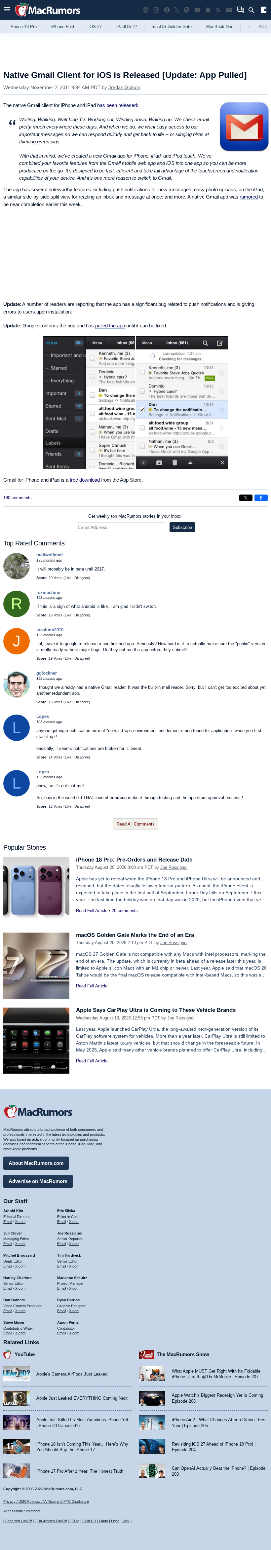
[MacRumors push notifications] (208, 10)
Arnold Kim (13, 1211)
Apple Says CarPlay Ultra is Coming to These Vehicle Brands (156, 1010)
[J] (16, 652)
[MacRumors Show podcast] (145, 10)
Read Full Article (91, 910)
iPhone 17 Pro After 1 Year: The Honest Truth (79, 1471)
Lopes (42, 716)
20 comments (125, 910)
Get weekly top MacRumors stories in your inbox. (135, 516)
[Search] (254, 10)
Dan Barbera (14, 1300)
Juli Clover (12, 1233)
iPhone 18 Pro (23, 26)
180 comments (17, 497)
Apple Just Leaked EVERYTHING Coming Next (82, 1398)
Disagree (81, 578)
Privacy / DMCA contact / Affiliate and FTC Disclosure (46, 1501)
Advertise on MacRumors (38, 1181)
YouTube (25, 1354)
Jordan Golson (124, 87)
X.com (20, 1222)
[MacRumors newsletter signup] (229, 10)
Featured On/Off (18, 1521)
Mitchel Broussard (19, 1255)
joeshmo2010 (49, 629)
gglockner (46, 673)
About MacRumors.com (36, 1163)
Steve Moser (13, 1322)
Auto (104, 1521)
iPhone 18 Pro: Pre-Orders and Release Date (134, 860)
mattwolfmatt (49, 554)
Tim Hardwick (69, 1255)
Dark (126, 1521)
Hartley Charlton (17, 1278)
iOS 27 (95, 26)
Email (7, 1222)
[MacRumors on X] (176, 10)
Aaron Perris (68, 1322)
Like (68, 578)
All (263, 26)
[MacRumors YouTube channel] (197, 10)
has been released (117, 105)
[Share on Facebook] (261, 498)
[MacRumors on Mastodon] (186, 10)
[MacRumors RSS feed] (218, 10)
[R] (16, 615)
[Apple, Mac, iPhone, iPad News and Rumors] (48, 17)
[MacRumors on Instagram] (156, 10)
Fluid (75, 1521)
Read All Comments (136, 824)
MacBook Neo (219, 26)
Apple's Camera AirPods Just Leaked (71, 1374)
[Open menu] (7, 10)
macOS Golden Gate (172, 26)
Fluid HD (89, 1521)
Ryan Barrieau (69, 1300)
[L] (16, 739)
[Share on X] (245, 498)
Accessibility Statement (21, 1511)
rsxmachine (48, 592)
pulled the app (110, 325)
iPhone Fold (62, 26)
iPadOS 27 (126, 26)
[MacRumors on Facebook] (167, 10)
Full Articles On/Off (52, 1521)
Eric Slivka (66, 1211)
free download (85, 480)
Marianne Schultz (72, 1278)
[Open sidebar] (264, 11)
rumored (249, 197)
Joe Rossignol (173, 867)
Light (115, 1521)
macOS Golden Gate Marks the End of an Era (135, 935)
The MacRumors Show (183, 1354)
